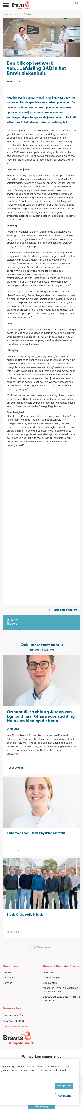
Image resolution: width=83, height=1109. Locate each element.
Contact (7, 982)
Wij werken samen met (41, 1056)
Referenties (9, 977)
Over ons (48, 972)
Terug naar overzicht (64, 610)
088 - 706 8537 (11, 1026)
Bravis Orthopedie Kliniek (25, 914)
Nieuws (7, 972)
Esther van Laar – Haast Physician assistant (36, 833)
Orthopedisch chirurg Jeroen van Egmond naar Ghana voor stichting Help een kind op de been (41, 716)
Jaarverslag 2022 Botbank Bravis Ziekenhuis (61, 998)
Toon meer (43, 947)
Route (25, 1026)
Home (6, 14)
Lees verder (16, 768)
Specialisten (50, 982)
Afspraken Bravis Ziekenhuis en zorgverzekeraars (60, 989)
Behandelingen (51, 977)
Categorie (12, 619)
